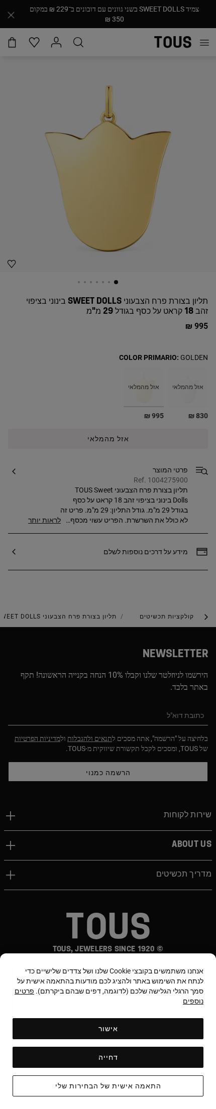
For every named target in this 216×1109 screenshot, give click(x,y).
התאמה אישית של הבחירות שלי (108, 1086)
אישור (108, 1029)
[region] (108, 1031)
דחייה (108, 1057)
